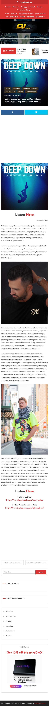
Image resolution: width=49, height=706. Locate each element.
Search (42, 41)
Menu (6, 41)
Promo (20, 92)
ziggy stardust (29, 7)
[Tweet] (36, 112)
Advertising (10, 631)
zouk (8, 7)
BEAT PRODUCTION (26, 14)
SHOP (7, 14)
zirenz (16, 7)
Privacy (9, 621)
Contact (9, 636)
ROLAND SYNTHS (12, 17)
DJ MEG (18, 96)
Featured (16, 89)
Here (30, 215)
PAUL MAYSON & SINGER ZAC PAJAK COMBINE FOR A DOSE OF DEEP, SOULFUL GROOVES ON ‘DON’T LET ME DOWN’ (37, 563)
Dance (8, 89)
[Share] (12, 112)
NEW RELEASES (10, 92)
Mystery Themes (40, 703)
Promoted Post (31, 92)
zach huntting (24, 10)
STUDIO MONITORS (27, 17)
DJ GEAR (14, 14)
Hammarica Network (30, 89)
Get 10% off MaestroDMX (24, 652)
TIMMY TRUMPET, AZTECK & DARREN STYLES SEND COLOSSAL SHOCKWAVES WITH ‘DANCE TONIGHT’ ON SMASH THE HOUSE (14, 563)
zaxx (40, 7)
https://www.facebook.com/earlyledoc (24, 500)
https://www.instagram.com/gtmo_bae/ (24, 508)
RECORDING (40, 17)
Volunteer (9, 626)
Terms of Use (11, 616)
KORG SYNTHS (40, 14)
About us (9, 611)
